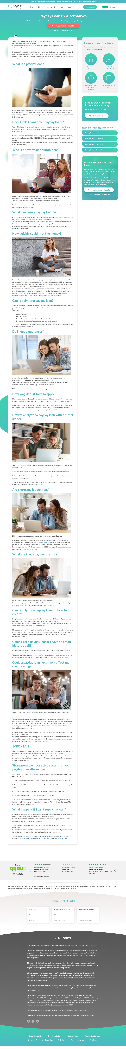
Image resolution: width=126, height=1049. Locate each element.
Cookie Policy (73, 1036)
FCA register (59, 753)
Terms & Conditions (36, 1036)
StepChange (26, 838)
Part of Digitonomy (78, 1040)
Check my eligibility (97, 116)
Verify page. (93, 945)
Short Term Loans (33, 909)
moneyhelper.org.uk (89, 1)
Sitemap (95, 1040)
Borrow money (33, 914)
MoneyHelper (35, 838)
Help (61, 7)
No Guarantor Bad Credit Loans (62, 909)
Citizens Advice (46, 838)
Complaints (49, 1040)
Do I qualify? (51, 7)
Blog (39, 7)
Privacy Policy (55, 1036)
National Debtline (61, 838)
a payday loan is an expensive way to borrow (45, 221)
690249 (79, 1002)
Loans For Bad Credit (59, 920)
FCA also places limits (49, 542)
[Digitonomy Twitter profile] (33, 1021)
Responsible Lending (92, 1036)
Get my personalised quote (63, 26)
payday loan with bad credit (53, 619)
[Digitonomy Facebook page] (28, 1021)
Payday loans (82, 914)
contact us (43, 980)
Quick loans (32, 920)
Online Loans (57, 914)
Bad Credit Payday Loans (85, 920)
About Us (34, 1040)
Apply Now (72, 7)
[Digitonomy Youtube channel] (37, 1021)
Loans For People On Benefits (86, 909)
